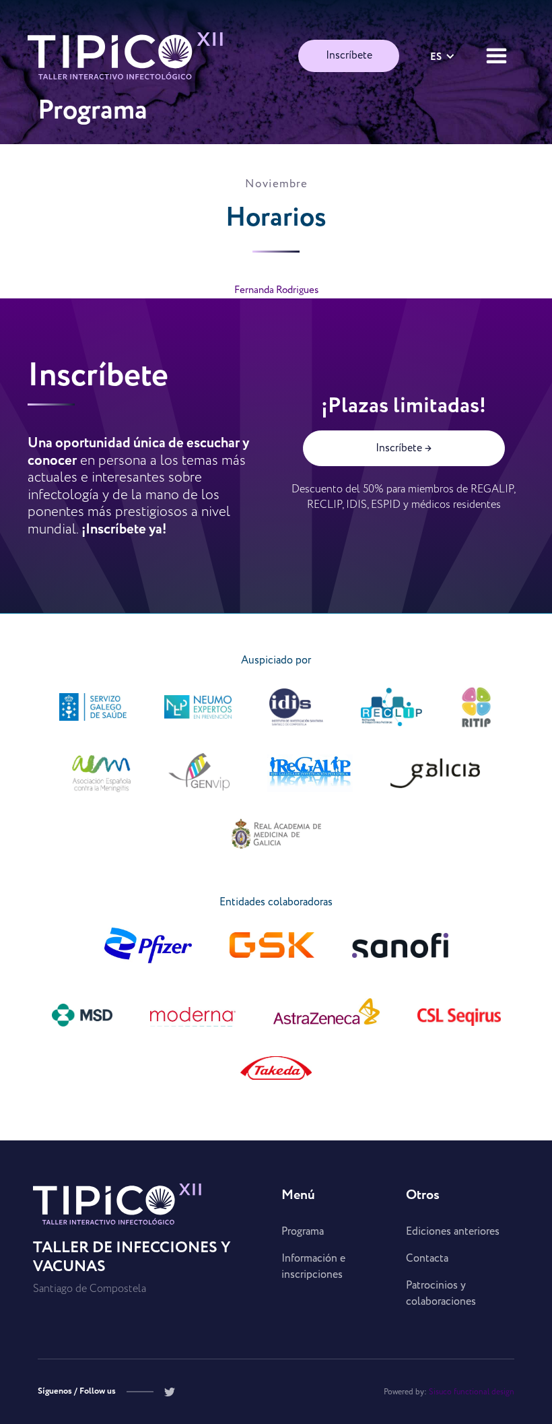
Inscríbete (349, 55)
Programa (302, 1231)
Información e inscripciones (313, 1267)
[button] (443, 56)
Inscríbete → (404, 448)
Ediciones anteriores (452, 1231)
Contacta (427, 1258)
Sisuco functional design (471, 1392)
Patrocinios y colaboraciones (441, 1293)
